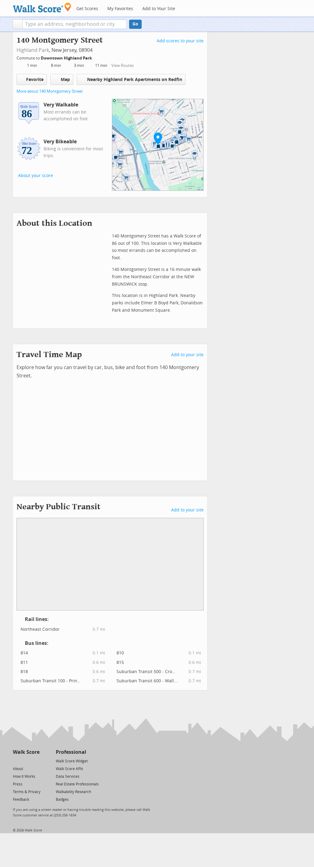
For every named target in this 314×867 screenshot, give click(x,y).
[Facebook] (25, 760)
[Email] (35, 760)
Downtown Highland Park (67, 58)
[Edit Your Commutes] (96, 57)
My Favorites (120, 8)
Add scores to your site (180, 41)
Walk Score (26, 752)
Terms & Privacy (26, 792)
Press (17, 784)
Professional (71, 752)
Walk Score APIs (69, 769)
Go (135, 24)
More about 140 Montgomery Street (50, 91)
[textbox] (74, 24)
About (18, 769)
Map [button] (65, 79)
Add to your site (187, 354)
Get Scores (87, 8)
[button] (18, 24)
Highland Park (33, 50)
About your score (35, 175)
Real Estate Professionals (77, 784)
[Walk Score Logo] (42, 7)
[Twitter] (16, 760)
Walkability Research (73, 792)
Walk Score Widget (72, 761)
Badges (62, 799)
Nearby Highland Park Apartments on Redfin (134, 79)
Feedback (21, 799)
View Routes (122, 65)
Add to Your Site (158, 8)
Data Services (67, 776)
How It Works (24, 776)
